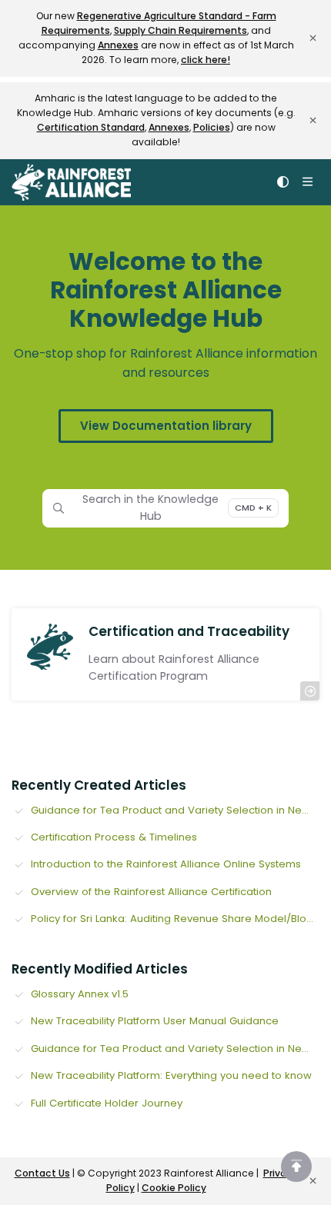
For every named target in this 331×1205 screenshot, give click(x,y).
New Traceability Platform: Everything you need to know (171, 1075)
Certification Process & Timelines (114, 837)
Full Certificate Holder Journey (106, 1103)
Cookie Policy (174, 1187)
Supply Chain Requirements (180, 30)
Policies (211, 127)
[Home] (71, 182)
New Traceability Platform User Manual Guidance (155, 1021)
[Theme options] (282, 182)
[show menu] (307, 182)
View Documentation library (166, 426)
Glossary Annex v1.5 (80, 994)
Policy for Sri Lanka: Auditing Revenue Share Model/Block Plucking (175, 918)
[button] (296, 1166)
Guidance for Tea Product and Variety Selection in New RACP (175, 810)
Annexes (118, 45)
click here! (205, 59)
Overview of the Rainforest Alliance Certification (151, 891)
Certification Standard (91, 127)
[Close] (312, 38)
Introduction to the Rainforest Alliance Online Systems (166, 864)
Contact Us (42, 1173)
